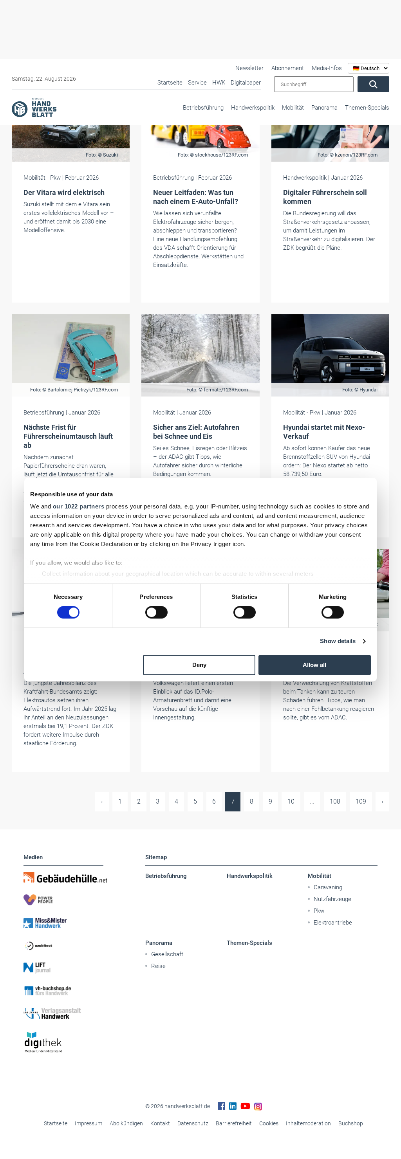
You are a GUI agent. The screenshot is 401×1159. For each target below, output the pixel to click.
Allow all (314, 665)
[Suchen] (373, 84)
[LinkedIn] (233, 1106)
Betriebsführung (203, 107)
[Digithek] (63, 1042)
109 (361, 801)
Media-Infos (327, 68)
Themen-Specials (367, 107)
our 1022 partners (79, 506)
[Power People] (63, 899)
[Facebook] (221, 1106)
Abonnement (287, 68)
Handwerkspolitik (253, 107)
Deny (199, 665)
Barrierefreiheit (234, 1123)
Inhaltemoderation (308, 1123)
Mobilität (293, 107)
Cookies (268, 1123)
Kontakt (160, 1123)
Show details (338, 641)
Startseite (55, 1123)
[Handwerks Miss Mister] (63, 922)
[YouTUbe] (245, 1106)
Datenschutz (192, 1123)
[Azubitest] (63, 945)
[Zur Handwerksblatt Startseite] (34, 107)
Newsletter (249, 68)
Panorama (324, 107)
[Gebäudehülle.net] (63, 877)
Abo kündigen (126, 1123)
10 (290, 801)
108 (335, 801)
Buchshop (350, 1123)
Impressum (88, 1123)
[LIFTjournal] (63, 968)
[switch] (156, 612)
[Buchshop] (63, 990)
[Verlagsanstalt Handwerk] (63, 1013)
